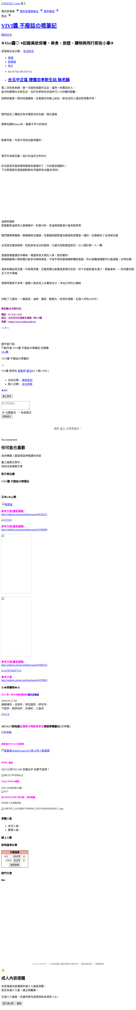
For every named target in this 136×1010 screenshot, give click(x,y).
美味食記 (27, 380)
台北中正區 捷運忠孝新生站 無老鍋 (39, 80)
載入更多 (7, 396)
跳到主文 (6, 34)
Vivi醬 (4, 352)
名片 (10, 65)
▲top (4, 389)
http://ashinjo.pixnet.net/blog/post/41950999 (24, 529)
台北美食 (27, 384)
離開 (19, 1003)
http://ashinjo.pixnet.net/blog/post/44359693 (24, 680)
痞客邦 (22, 370)
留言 (29, 370)
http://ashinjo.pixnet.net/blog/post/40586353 (24, 665)
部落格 (12, 61)
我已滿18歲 (8, 1003)
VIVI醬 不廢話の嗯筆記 (29, 26)
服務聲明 (99, 964)
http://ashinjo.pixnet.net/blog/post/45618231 (24, 514)
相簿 (10, 57)
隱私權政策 (86, 964)
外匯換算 (14, 852)
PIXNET (43, 964)
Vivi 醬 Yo (5, 328)
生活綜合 (28, 51)
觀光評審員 (33, 694)
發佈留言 (7, 416)
